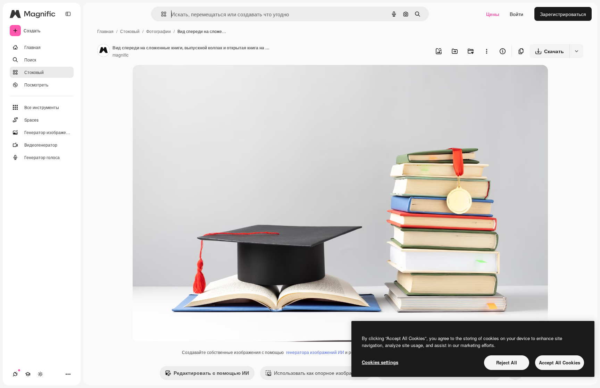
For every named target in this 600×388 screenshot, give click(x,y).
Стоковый (130, 31)
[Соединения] (15, 374)
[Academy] (27, 374)
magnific (120, 55)
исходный (179, 78)
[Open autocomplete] (160, 14)
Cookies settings (380, 362)
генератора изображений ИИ (315, 352)
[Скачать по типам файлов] (576, 51)
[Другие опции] (486, 51)
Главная (105, 31)
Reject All (506, 362)
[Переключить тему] (40, 374)
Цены (492, 13)
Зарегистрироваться (563, 13)
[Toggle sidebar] (68, 13)
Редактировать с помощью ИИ (211, 372)
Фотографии (158, 31)
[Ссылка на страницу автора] (103, 51)
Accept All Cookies (559, 362)
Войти (516, 13)
